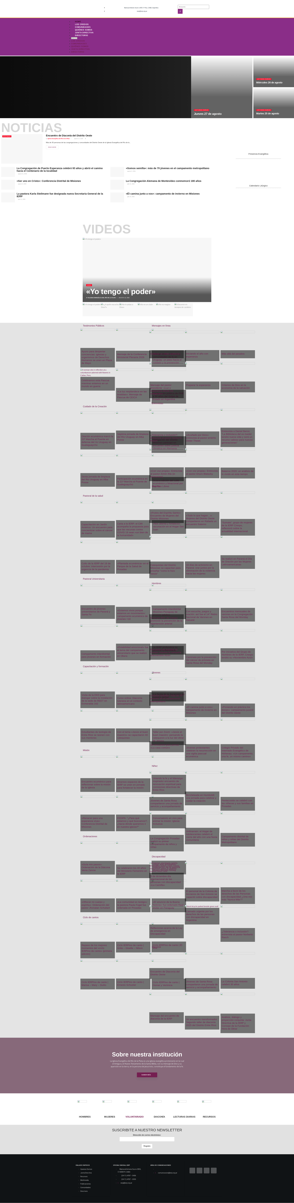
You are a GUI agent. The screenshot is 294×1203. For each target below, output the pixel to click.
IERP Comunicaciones (202, 117)
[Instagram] (228, 5)
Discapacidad (158, 856)
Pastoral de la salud (93, 496)
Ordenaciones (90, 836)
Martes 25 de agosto (267, 113)
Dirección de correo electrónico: (147, 1135)
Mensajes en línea (161, 325)
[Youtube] (228, 12)
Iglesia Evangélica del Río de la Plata (25, 100)
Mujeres (156, 486)
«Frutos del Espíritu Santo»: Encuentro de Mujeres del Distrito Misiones (50, 87)
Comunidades (83, 27)
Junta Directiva (84, 33)
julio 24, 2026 (130, 196)
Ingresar (258, 203)
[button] (112, 325)
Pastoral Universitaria (94, 579)
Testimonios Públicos (93, 325)
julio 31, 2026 (130, 184)
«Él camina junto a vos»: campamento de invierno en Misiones (163, 193)
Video (89, 285)
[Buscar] (180, 11)
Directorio (81, 35)
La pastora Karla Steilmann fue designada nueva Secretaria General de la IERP (60, 195)
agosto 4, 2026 (22, 184)
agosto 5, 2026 (131, 171)
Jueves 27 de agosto (208, 114)
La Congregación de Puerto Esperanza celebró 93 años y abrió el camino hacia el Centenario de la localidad (60, 169)
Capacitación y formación (96, 666)
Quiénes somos (83, 30)
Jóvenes (156, 672)
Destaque (14, 74)
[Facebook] (192, 1170)
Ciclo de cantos (91, 917)
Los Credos (82, 24)
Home (78, 22)
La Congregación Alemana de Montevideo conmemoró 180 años (163, 181)
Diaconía (156, 947)
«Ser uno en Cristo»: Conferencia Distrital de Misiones (49, 181)
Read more (52, 147)
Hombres (156, 583)
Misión (86, 750)
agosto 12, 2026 (78, 138)
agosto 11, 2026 (22, 173)
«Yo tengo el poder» (120, 291)
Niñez (155, 766)
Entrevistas (157, 403)
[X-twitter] (221, 5)
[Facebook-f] (213, 5)
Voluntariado (135, 1116)
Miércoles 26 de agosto (269, 82)
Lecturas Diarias (201, 110)
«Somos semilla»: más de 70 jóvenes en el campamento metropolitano (167, 168)
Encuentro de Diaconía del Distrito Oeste (69, 135)
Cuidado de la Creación (95, 406)
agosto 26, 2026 (218, 117)
